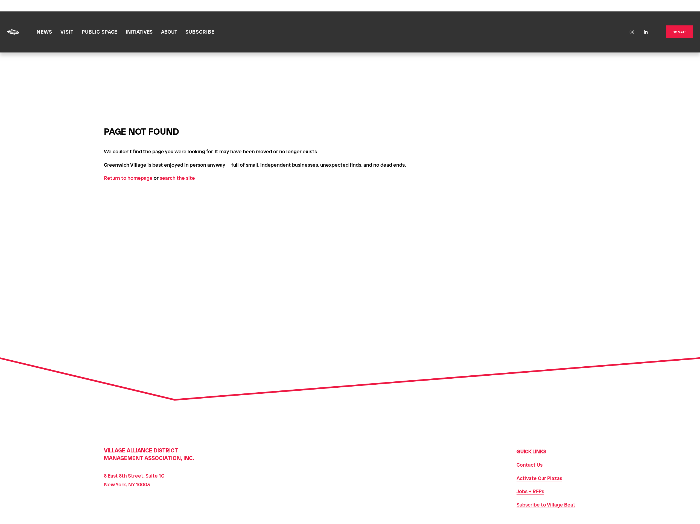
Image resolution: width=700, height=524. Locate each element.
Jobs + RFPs (530, 491)
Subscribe (199, 31)
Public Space (99, 31)
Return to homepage (128, 177)
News (44, 31)
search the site (177, 177)
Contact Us (529, 464)
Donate (679, 31)
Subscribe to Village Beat (546, 504)
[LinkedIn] (645, 32)
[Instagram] (632, 32)
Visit (67, 31)
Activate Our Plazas (539, 478)
